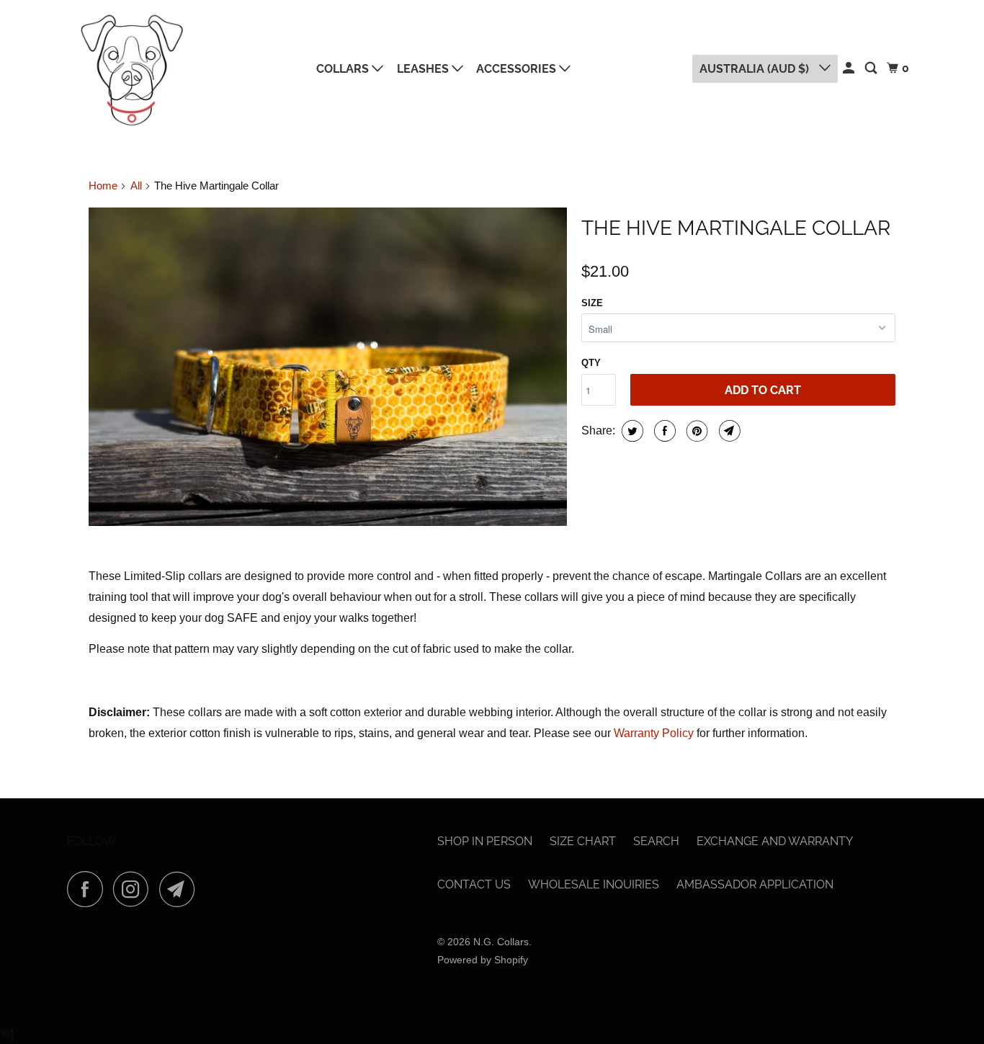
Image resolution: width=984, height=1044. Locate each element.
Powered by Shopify (482, 959)
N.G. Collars (501, 941)
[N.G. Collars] (132, 69)
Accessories (517, 69)
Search (656, 841)
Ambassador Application (754, 884)
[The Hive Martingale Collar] (328, 367)
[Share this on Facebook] (663, 431)
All (136, 185)
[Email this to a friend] (728, 431)
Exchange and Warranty (775, 841)
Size (592, 303)
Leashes (424, 69)
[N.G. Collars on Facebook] (88, 889)
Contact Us (474, 884)
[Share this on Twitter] (630, 431)
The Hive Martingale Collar (735, 228)
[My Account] (849, 68)
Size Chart (583, 841)
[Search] (872, 68)
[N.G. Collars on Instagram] (134, 889)
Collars (344, 69)
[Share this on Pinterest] (695, 431)
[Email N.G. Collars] (180, 889)
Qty (591, 362)
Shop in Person (484, 841)
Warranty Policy (654, 733)
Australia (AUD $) (755, 69)
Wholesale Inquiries (593, 884)
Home (103, 185)
